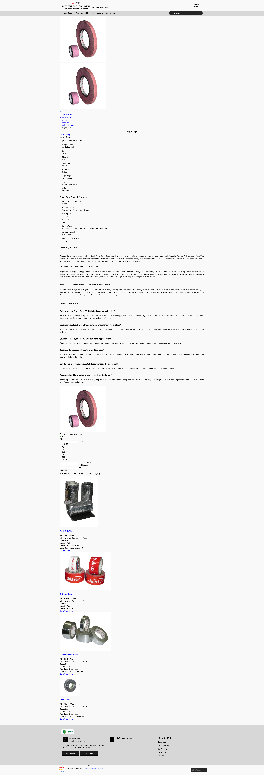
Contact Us (110, 13)
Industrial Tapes (68, 125)
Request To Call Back (68, 117)
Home (64, 120)
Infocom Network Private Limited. (94, 768)
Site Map (161, 756)
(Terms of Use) (102, 766)
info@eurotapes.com (124, 738)
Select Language (198, 770)
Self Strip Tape (66, 594)
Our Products (97, 13)
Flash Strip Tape (67, 531)
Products (65, 123)
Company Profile (82, 13)
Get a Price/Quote (66, 135)
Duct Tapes (65, 700)
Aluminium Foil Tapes (69, 655)
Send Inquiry (67, 114)
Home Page (67, 13)
